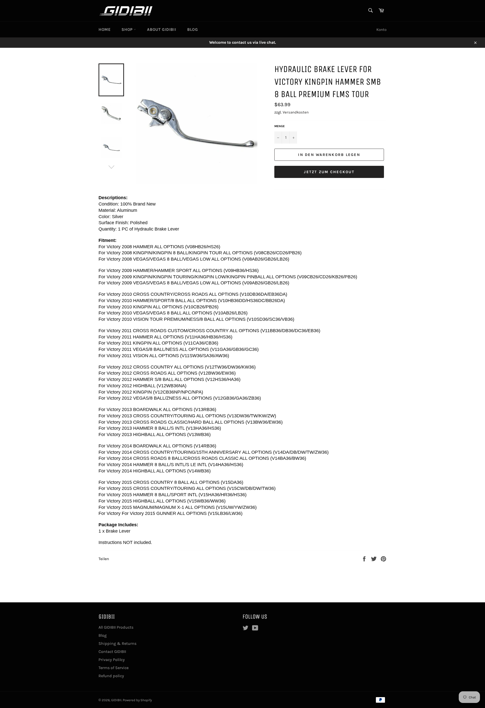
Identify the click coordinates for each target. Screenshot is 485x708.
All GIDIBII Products (116, 627)
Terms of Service (114, 667)
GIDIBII (116, 700)
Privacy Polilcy (112, 659)
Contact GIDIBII (112, 651)
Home (104, 29)
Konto (381, 29)
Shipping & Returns (117, 643)
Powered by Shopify (137, 700)
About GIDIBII (161, 29)
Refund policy (111, 675)
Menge (279, 126)
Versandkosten (296, 112)
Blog (192, 29)
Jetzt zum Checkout (329, 172)
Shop (128, 29)
